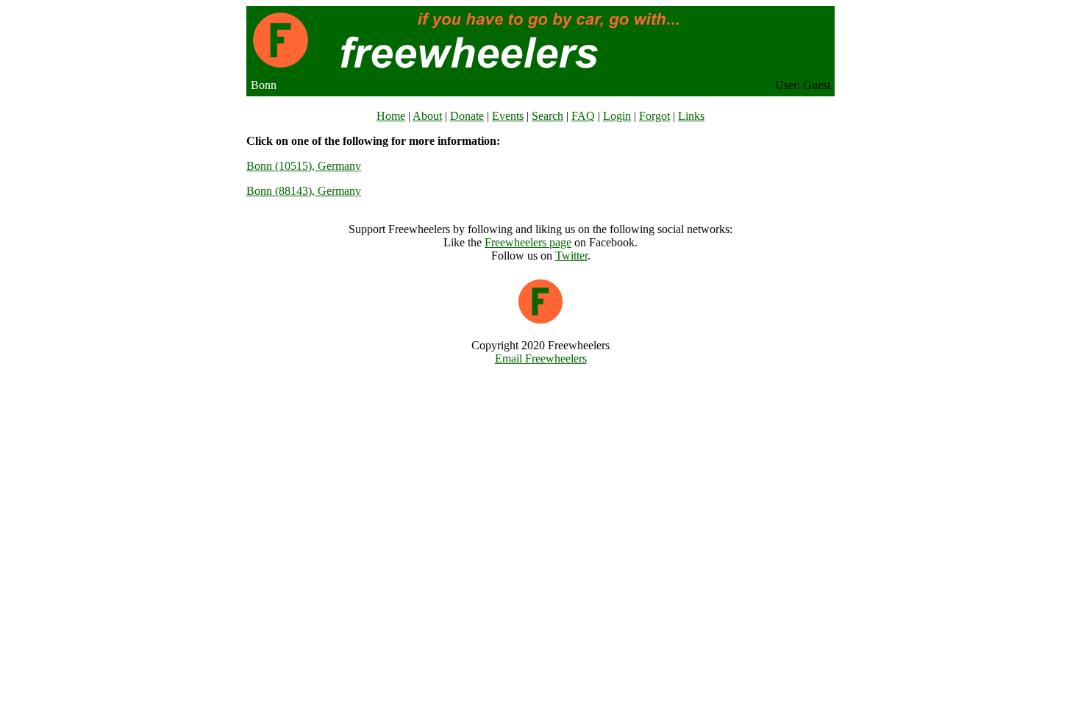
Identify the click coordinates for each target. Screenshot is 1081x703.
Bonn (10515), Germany (303, 166)
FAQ (583, 116)
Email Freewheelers (541, 358)
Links (691, 116)
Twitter (571, 255)
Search (547, 116)
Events (508, 116)
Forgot (654, 116)
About (427, 116)
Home (391, 116)
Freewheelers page (528, 242)
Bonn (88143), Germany (303, 191)
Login (617, 116)
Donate (467, 116)
